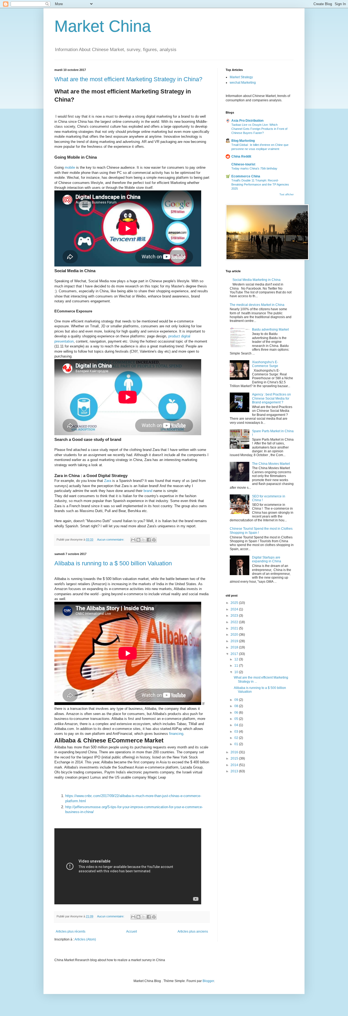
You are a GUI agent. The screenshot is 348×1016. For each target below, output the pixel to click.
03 (236, 731)
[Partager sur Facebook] (148, 540)
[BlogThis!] (138, 540)
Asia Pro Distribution (247, 121)
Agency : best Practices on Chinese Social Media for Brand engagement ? (271, 398)
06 (236, 712)
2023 (235, 615)
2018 (235, 647)
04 (236, 725)
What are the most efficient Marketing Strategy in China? (128, 79)
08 (236, 706)
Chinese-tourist (243, 164)
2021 (235, 628)
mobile (70, 167)
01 (236, 744)
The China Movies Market (271, 464)
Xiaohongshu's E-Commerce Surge (265, 364)
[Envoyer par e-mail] (133, 540)
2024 (235, 609)
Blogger (208, 981)
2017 (235, 654)
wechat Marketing (243, 82)
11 (236, 665)
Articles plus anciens (193, 931)
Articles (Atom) (85, 939)
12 (236, 659)
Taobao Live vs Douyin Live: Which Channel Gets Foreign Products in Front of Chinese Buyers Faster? (259, 128)
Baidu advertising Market (270, 329)
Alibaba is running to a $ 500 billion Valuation (113, 563)
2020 (235, 634)
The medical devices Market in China (257, 305)
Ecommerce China (245, 176)
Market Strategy (241, 77)
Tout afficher (286, 194)
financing (176, 734)
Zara (108, 481)
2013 (235, 771)
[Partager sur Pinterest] (154, 540)
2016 (235, 752)
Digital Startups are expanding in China (266, 559)
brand (148, 491)
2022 (235, 622)
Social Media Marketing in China (256, 280)
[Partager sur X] (143, 540)
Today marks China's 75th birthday (254, 168)
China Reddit (241, 156)
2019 (235, 641)
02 (236, 738)
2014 (235, 765)
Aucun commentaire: (111, 539)
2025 (235, 603)
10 (236, 672)
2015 (235, 758)
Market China (102, 26)
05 (236, 719)
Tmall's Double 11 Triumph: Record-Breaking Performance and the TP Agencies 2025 (260, 184)
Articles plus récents (70, 931)
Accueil (131, 931)
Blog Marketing (243, 141)
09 (236, 700)
